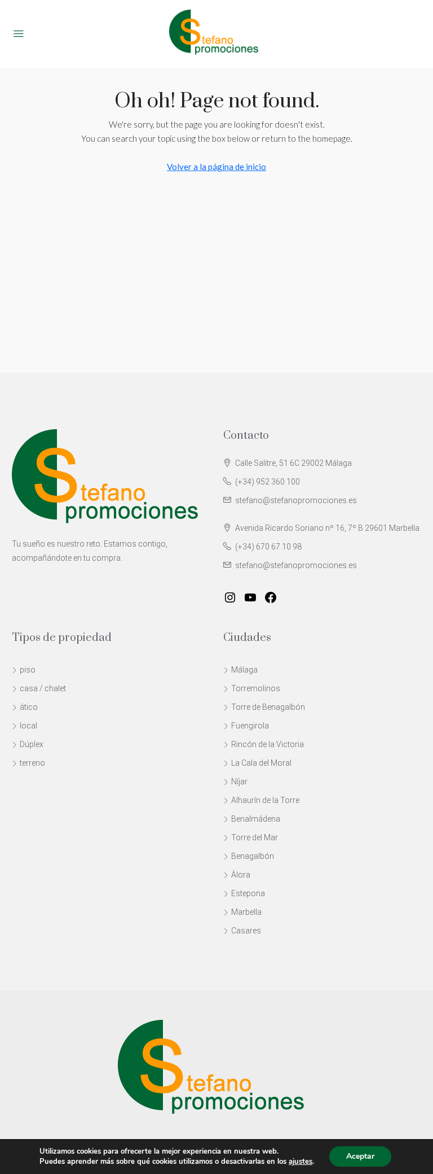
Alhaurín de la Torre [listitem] (265, 800)
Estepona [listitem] (248, 893)
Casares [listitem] (246, 930)
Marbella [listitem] (246, 911)
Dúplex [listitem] (31, 744)
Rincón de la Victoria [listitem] (267, 744)
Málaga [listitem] (244, 669)
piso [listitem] (28, 669)
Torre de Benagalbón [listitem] (268, 707)
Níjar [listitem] (239, 781)
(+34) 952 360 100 (267, 481)
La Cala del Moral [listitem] (261, 762)
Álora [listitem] (240, 874)
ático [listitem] (29, 707)
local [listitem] (28, 725)
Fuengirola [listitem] (250, 725)
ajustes (300, 1161)
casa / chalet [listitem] (43, 688)
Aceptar (360, 1156)
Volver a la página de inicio (216, 167)
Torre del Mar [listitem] (254, 837)
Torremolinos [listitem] (255, 688)
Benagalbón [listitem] (252, 856)
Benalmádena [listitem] (255, 818)
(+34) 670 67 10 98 (268, 546)
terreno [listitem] (32, 762)
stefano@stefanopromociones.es (296, 500)
